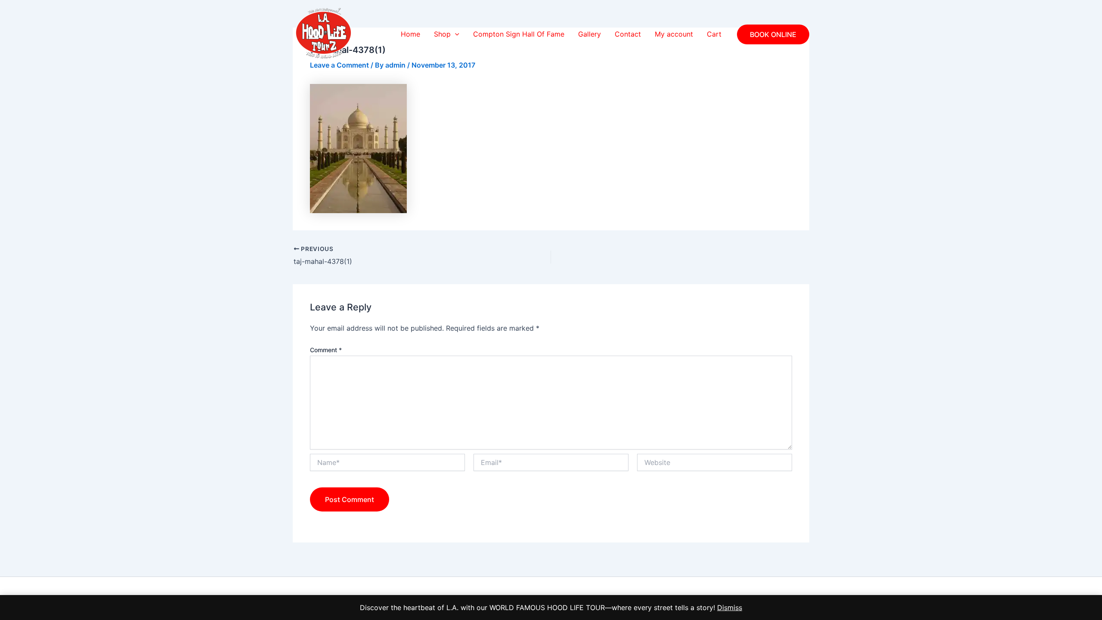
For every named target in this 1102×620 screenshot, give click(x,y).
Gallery (589, 34)
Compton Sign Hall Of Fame (518, 34)
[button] (455, 34)
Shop (442, 34)
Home (410, 34)
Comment (326, 349)
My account (674, 34)
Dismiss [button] (729, 607)
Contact (628, 34)
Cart (714, 34)
